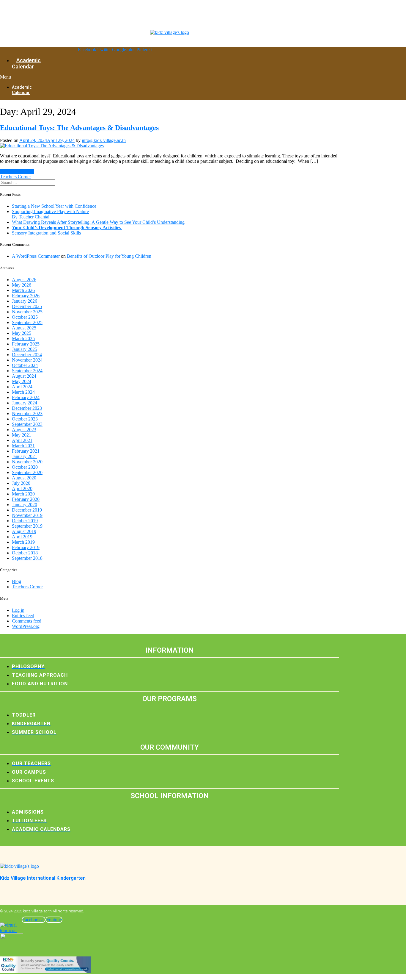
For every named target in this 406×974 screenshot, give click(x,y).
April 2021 (22, 440)
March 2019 (23, 542)
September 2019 (27, 526)
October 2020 (25, 467)
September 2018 (27, 558)
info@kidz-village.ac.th (104, 140)
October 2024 (25, 365)
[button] (8, 77)
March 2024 (23, 392)
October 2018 (25, 552)
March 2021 (23, 445)
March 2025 (23, 338)
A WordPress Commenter (36, 256)
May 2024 (21, 381)
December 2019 (27, 509)
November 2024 (27, 359)
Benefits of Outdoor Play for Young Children (109, 256)
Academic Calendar (26, 63)
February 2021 (26, 451)
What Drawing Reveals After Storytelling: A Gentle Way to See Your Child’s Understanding (98, 222)
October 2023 (25, 418)
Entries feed (23, 615)
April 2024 (22, 386)
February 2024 (26, 397)
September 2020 (27, 472)
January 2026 (24, 301)
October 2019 (25, 520)
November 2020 (27, 461)
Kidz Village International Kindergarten (43, 878)
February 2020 (26, 499)
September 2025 (27, 322)
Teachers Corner (15, 176)
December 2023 (27, 408)
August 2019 (24, 531)
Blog (16, 581)
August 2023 (24, 429)
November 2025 (27, 311)
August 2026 (24, 279)
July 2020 (21, 483)
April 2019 (22, 536)
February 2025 (26, 343)
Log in (18, 610)
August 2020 (24, 477)
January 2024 (24, 402)
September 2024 (27, 370)
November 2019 (27, 515)
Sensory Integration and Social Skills (46, 232)
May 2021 (21, 434)
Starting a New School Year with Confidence (54, 206)
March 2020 (23, 493)
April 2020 (22, 488)
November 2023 (27, 413)
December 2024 (27, 354)
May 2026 (21, 284)
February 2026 (26, 295)
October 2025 (25, 317)
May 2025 (21, 333)
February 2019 (26, 547)
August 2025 (24, 327)
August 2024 (24, 376)
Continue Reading (17, 171)
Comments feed (26, 620)
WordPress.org (26, 626)
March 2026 (23, 290)
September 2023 (27, 424)
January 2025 (24, 349)
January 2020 (24, 504)
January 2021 (24, 456)
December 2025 (27, 306)
